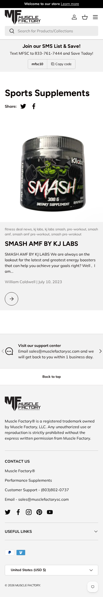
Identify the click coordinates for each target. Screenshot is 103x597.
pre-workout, (77, 229)
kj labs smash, (56, 229)
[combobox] (51, 31)
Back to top (51, 376)
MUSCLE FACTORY (27, 585)
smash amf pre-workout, (31, 234)
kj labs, (39, 229)
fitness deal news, (19, 229)
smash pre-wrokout (66, 234)
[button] (85, 17)
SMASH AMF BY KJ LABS (41, 244)
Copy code (63, 64)
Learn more (70, 4)
